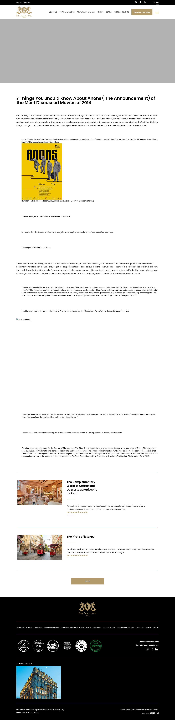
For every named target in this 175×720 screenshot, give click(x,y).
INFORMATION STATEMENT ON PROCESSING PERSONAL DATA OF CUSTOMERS (72, 628)
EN (157, 2)
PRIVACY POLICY (109, 628)
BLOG (87, 581)
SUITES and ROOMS (66, 12)
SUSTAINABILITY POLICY (125, 628)
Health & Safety (23, 2)
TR (153, 2)
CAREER (148, 628)
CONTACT (140, 628)
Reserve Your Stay (142, 12)
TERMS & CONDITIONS (34, 628)
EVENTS (101, 12)
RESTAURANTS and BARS (86, 12)
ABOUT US (53, 12)
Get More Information (77, 512)
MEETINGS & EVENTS (121, 12)
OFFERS (109, 12)
